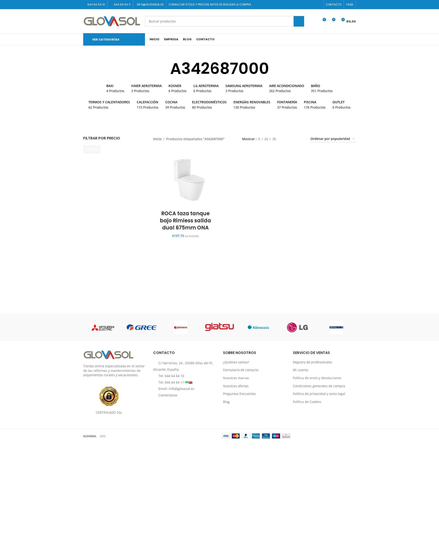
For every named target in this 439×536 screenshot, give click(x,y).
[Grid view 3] (294, 139)
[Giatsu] (219, 327)
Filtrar (91, 149)
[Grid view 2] (286, 139)
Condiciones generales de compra (319, 386)
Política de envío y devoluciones (317, 378)
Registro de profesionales (312, 362)
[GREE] (141, 327)
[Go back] (164, 68)
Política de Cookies (307, 402)
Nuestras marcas (236, 378)
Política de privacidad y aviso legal (319, 394)
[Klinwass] (258, 327)
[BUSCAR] (299, 21)
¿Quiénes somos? (236, 362)
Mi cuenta (300, 370)
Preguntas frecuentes (239, 394)
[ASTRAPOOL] (336, 327)
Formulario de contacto (240, 370)
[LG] (297, 327)
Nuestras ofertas (236, 386)
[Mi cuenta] (314, 21)
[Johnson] (180, 327)
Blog (226, 402)
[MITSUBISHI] (102, 327)
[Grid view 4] (301, 139)
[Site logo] (111, 21)
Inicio (157, 139)
